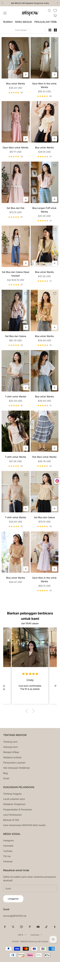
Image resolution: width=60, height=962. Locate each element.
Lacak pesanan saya (14, 799)
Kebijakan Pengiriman (14, 804)
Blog (5, 773)
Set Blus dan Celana (15, 336)
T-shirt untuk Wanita (15, 396)
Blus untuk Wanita (15, 83)
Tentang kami (10, 741)
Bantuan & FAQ (11, 820)
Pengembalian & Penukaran (17, 809)
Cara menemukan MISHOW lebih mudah (24, 825)
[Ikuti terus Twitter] (13, 926)
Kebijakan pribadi (12, 757)
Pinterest (7, 861)
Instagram (8, 840)
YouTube (7, 851)
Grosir (6, 778)
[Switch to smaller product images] (55, 30)
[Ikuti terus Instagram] (21, 926)
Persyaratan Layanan (14, 762)
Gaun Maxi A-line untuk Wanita (44, 85)
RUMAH (8, 21)
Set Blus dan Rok (15, 208)
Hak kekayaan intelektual (16, 767)
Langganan (13, 898)
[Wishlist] (55, 10)
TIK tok (7, 856)
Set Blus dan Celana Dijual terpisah (15, 274)
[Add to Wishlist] (26, 41)
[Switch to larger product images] (49, 30)
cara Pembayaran (12, 814)
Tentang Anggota (12, 793)
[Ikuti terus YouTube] (38, 926)
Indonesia (8, 845)
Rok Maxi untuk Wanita (44, 456)
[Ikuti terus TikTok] (46, 926)
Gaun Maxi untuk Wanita (15, 147)
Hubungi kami (10, 747)
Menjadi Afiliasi (11, 752)
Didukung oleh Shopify (38, 941)
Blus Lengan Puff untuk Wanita (44, 210)
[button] (27, 711)
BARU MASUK (23, 21)
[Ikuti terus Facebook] (4, 926)
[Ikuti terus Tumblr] (54, 926)
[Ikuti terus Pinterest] (29, 926)
